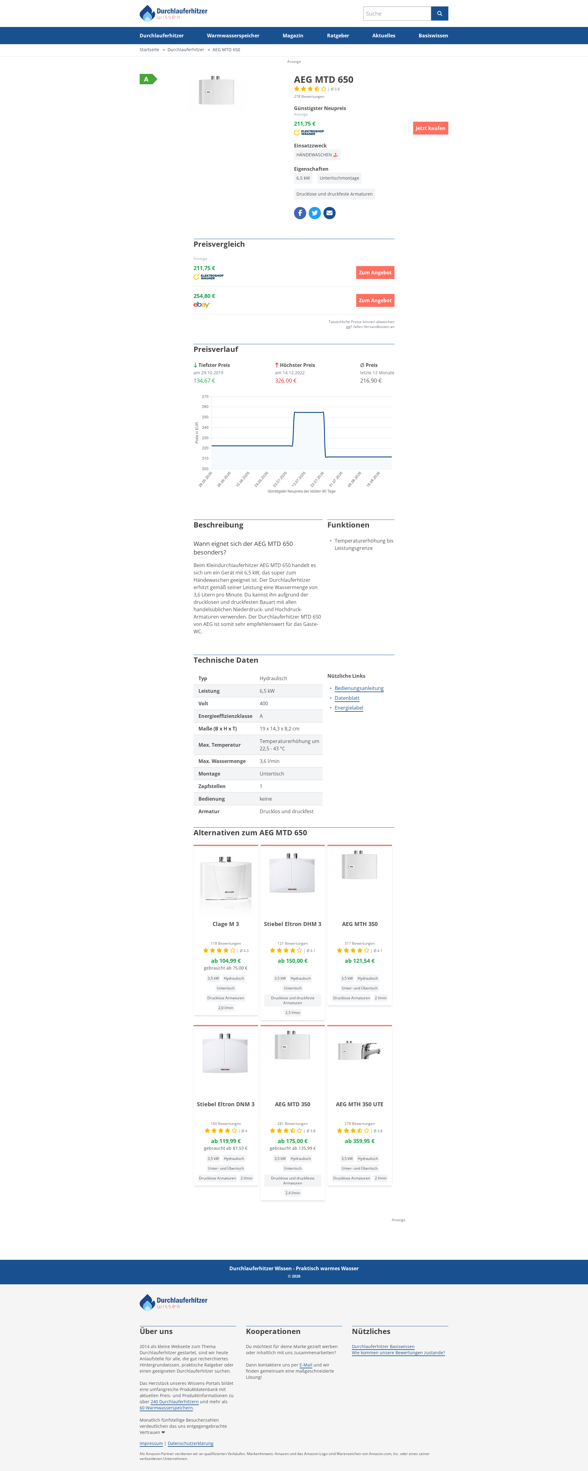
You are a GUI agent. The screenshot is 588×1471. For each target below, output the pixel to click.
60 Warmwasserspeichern (166, 1408)
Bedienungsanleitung (359, 688)
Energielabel (349, 707)
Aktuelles (383, 35)
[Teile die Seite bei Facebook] (300, 213)
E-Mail (306, 1365)
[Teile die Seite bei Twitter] (315, 213)
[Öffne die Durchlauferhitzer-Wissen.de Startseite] (174, 13)
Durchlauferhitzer (162, 35)
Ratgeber (338, 35)
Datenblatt (347, 698)
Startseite (149, 49)
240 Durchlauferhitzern (175, 1401)
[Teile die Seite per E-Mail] (329, 213)
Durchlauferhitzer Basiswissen (383, 1346)
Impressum (151, 1443)
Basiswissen (433, 35)
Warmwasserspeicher (233, 35)
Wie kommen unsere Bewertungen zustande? (398, 1352)
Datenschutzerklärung (190, 1443)
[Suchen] (439, 13)
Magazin (293, 35)
